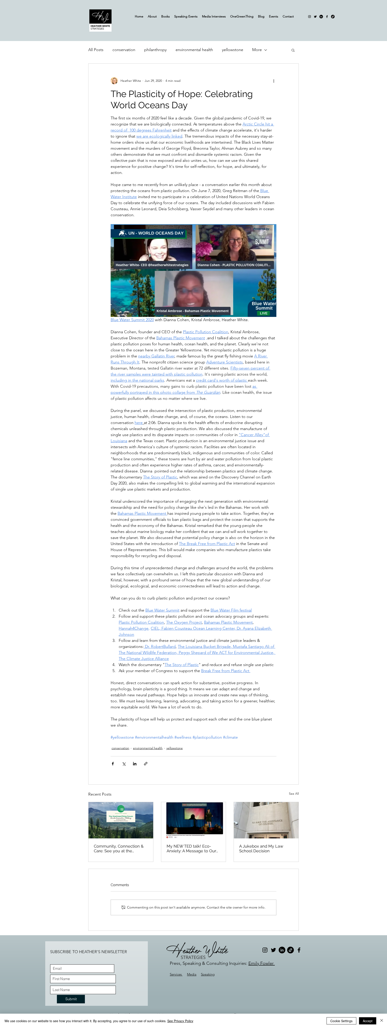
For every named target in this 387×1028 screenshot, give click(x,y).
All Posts (95, 49)
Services (176, 974)
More (257, 49)
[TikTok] (333, 16)
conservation (123, 49)
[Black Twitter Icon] (315, 16)
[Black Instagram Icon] (309, 16)
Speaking (208, 974)
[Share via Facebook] (113, 764)
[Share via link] (146, 764)
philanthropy (155, 49)
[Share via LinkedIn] (135, 764)
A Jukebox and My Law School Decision (261, 848)
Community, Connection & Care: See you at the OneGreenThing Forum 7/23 (120, 848)
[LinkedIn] (321, 16)
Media (191, 974)
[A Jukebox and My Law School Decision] (266, 820)
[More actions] (273, 80)
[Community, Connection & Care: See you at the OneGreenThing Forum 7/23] (120, 820)
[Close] (381, 1020)
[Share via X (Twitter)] (124, 764)
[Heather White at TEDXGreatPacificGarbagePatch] (193, 820)
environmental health (194, 49)
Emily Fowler (261, 963)
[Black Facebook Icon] (327, 16)
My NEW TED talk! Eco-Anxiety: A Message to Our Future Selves (191, 848)
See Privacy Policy (180, 1021)
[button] (293, 50)
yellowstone (232, 49)
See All (294, 794)
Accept (367, 1021)
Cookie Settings (341, 1021)
